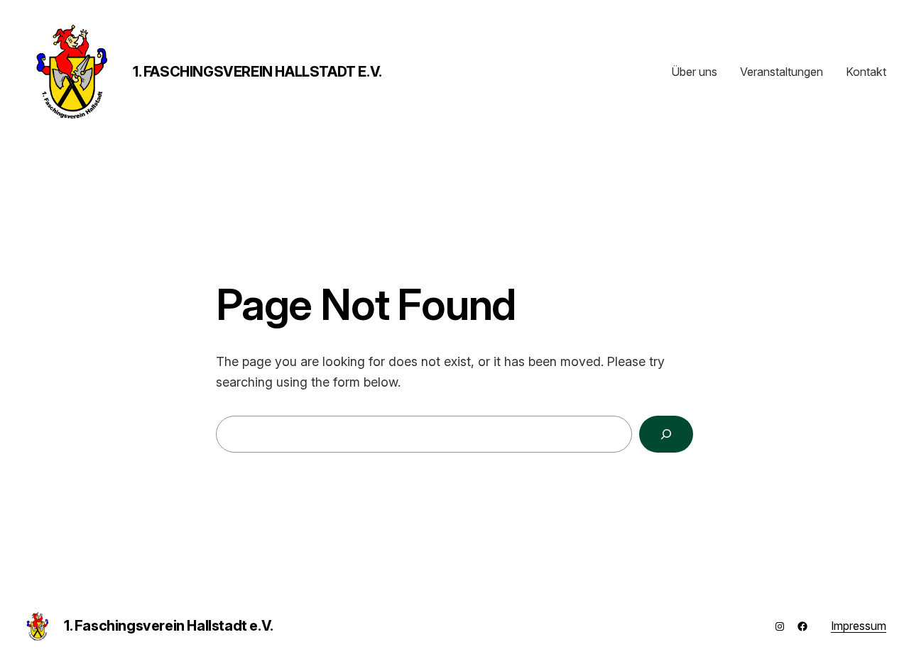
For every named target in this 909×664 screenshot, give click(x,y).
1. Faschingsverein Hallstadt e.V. (257, 71)
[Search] (666, 434)
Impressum (858, 626)
